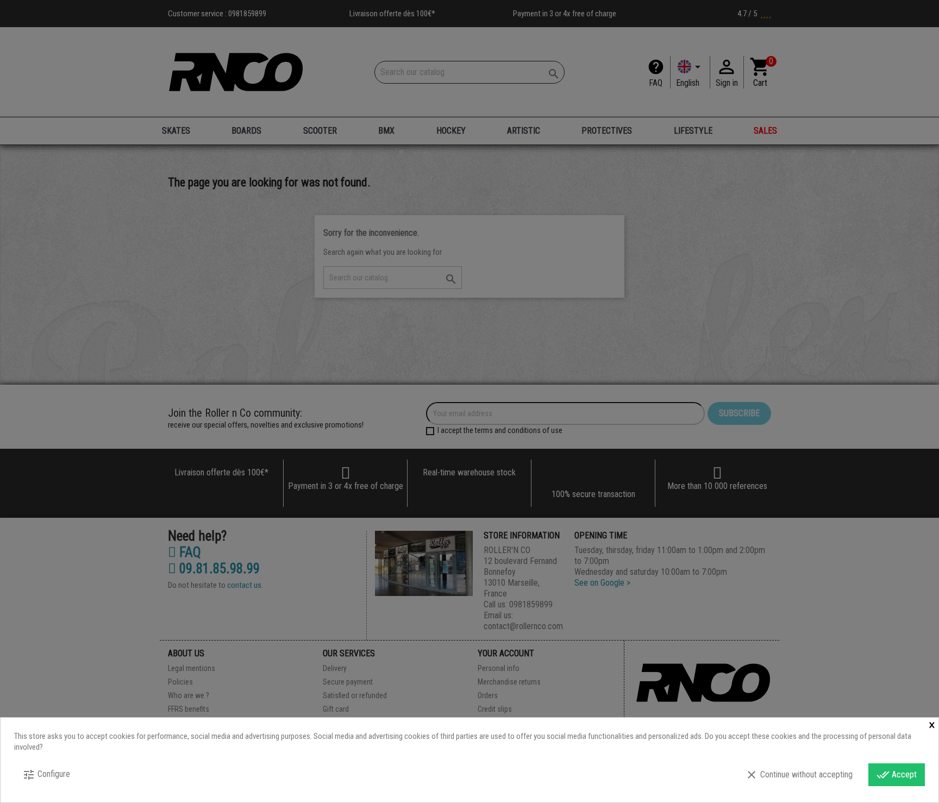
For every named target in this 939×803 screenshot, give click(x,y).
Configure (46, 774)
